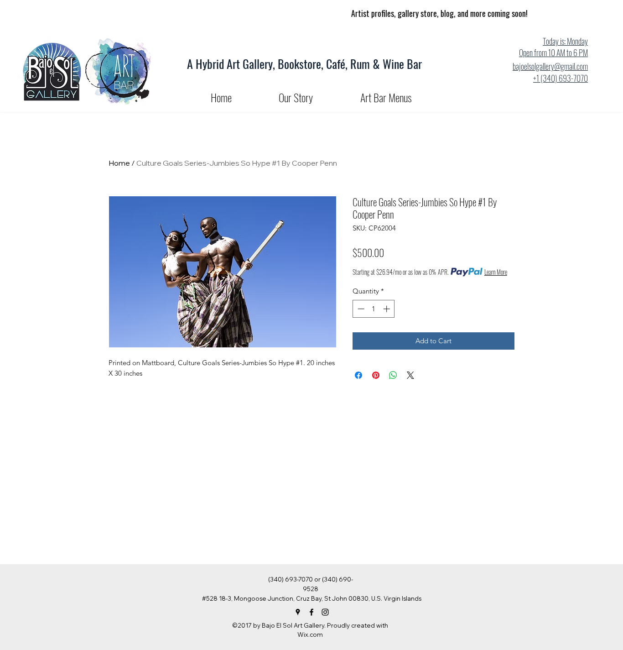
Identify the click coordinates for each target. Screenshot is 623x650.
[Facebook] (311, 612)
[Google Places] (297, 612)
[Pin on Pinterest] (375, 375)
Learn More (495, 272)
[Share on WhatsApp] (393, 375)
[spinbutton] (373, 308)
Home (119, 163)
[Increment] (387, 308)
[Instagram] (325, 612)
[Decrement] (360, 308)
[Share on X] (410, 375)
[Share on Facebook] (358, 375)
